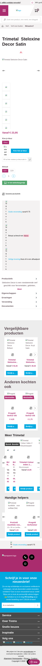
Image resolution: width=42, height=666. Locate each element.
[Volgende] (38, 70)
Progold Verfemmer (32, 523)
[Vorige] (3, 70)
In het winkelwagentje (16, 183)
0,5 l (5, 171)
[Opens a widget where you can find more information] (34, 662)
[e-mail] (31, 557)
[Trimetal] (21, 52)
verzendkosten (28, 651)
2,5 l (12, 171)
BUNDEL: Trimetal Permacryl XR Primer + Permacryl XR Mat (8, 463)
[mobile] (25, 557)
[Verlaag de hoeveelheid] (4, 176)
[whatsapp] (25, 563)
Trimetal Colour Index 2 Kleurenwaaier (26, 463)
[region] (21, 93)
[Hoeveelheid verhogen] (13, 176)
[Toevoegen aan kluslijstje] (12, 355)
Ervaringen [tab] (7, 298)
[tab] (18, 284)
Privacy (27, 658)
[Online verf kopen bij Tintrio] (18, 10)
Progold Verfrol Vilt (12, 414)
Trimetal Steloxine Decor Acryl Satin (30, 361)
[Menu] (4, 10)
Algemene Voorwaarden (13, 658)
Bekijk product (12, 373)
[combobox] (21, 19)
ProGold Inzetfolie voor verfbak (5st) (14, 523)
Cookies (34, 658)
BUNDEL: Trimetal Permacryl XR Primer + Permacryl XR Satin (14, 463)
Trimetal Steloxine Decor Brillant (12, 361)
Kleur (6, 142)
